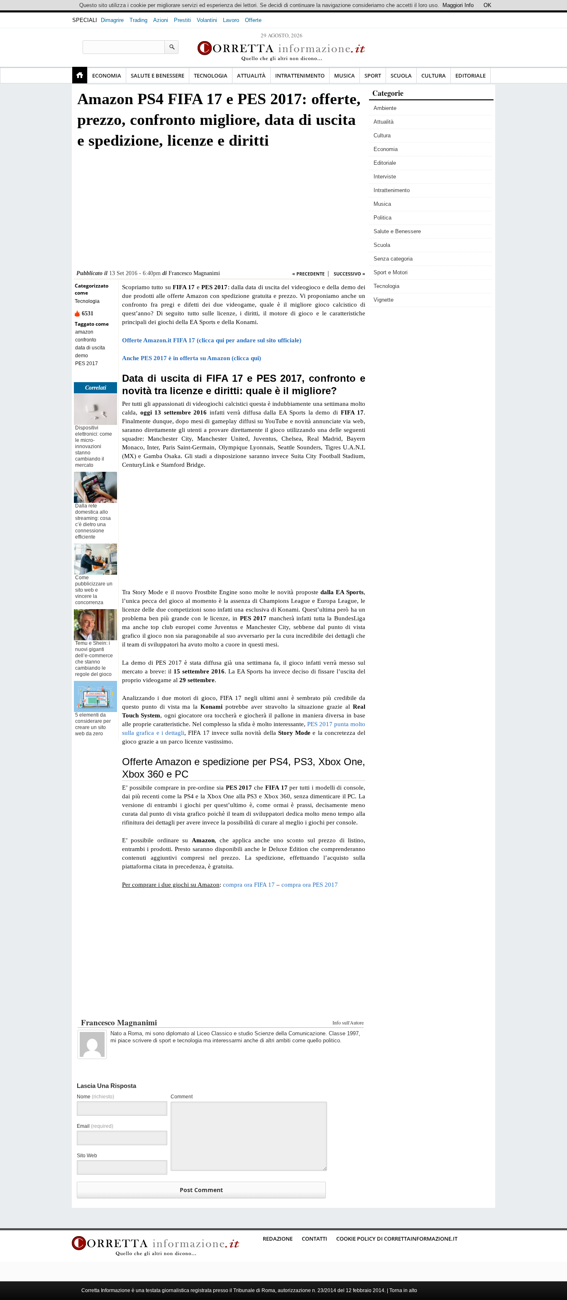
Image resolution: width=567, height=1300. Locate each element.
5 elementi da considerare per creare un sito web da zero (93, 724)
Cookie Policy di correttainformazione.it (396, 1238)
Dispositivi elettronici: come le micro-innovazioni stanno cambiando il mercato (93, 446)
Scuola (401, 75)
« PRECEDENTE (308, 274)
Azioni (160, 20)
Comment (182, 1097)
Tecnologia (210, 75)
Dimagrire (112, 20)
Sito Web (87, 1156)
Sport (372, 75)
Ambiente (385, 108)
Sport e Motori (391, 272)
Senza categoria (393, 259)
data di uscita (90, 348)
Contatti (314, 1238)
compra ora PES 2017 (309, 884)
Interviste (385, 176)
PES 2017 (86, 363)
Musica (344, 75)
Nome (95, 1097)
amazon (84, 332)
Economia (106, 75)
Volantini (207, 20)
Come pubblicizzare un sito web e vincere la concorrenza (93, 590)
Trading (138, 20)
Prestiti (182, 20)
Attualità (251, 75)
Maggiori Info (458, 5)
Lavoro (231, 20)
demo (81, 356)
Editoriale (470, 75)
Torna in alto (403, 1290)
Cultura (433, 75)
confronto (85, 340)
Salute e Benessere (157, 75)
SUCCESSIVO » (349, 274)
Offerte (253, 20)
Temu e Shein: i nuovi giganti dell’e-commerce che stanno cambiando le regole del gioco (94, 658)
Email (95, 1126)
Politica (382, 218)
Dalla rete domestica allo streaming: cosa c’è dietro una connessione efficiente (93, 521)
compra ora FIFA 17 (249, 884)
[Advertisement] (219, 212)
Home (79, 75)
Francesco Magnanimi (194, 273)
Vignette (383, 300)
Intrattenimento (300, 75)
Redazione (278, 1238)
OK (487, 5)
